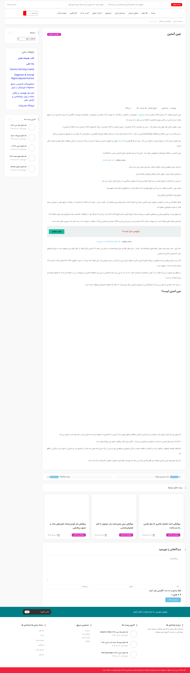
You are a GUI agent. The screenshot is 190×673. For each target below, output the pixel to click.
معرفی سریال (133, 13)
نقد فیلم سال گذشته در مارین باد (108, 241)
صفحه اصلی (177, 21)
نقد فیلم (145, 13)
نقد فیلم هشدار (108, 160)
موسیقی (108, 13)
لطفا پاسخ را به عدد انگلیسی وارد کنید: (165, 590)
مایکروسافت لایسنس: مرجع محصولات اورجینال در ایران (22, 85)
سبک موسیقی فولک (162, 476)
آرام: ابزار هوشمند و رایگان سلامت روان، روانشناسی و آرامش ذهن (23, 96)
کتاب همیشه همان (26, 58)
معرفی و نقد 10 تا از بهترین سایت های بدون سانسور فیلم (94, 4)
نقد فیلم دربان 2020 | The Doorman (17, 146)
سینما (153, 13)
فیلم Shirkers (65, 476)
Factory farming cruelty (22, 69)
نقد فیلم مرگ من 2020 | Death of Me (17, 125)
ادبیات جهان (97, 13)
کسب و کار (84, 13)
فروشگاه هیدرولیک (26, 105)
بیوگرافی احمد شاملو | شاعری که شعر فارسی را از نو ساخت (134, 4)
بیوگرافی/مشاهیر (165, 21)
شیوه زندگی (61, 13)
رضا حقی (165, 108)
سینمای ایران (120, 13)
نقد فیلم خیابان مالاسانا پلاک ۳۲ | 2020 (17, 166)
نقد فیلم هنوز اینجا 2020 (18, 156)
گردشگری (73, 13)
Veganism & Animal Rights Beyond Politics (22, 76)
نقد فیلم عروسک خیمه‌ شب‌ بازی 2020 (17, 135)
